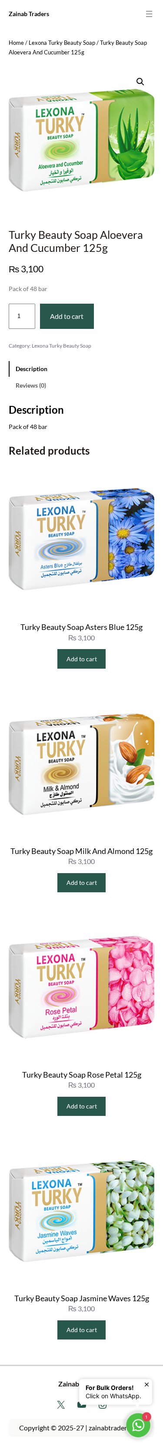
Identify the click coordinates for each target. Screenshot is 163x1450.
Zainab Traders (29, 13)
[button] (140, 82)
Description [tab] (31, 368)
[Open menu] (149, 14)
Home (16, 42)
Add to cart (66, 316)
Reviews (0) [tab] (31, 385)
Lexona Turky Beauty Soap (62, 42)
